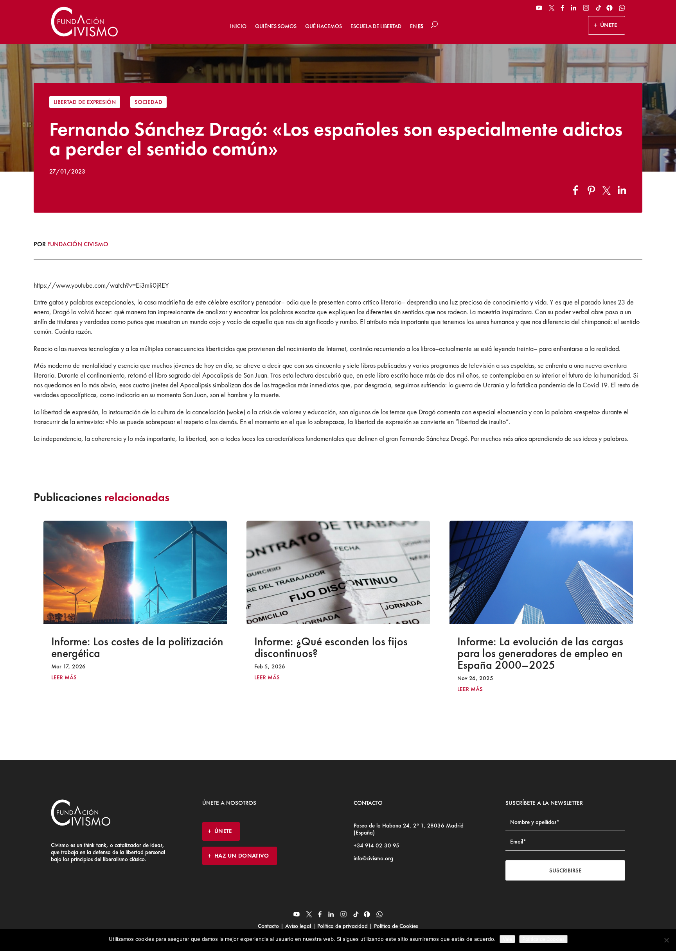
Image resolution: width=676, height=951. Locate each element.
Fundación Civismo (77, 244)
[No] (666, 940)
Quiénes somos (276, 26)
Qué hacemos (323, 26)
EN (413, 26)
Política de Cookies (395, 926)
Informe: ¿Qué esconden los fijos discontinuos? (331, 647)
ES (420, 26)
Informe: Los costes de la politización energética (137, 647)
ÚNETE (608, 25)
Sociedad (148, 102)
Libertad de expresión (85, 102)
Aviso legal (298, 926)
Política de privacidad (342, 926)
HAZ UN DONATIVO (241, 856)
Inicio (238, 26)
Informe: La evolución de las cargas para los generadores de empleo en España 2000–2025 (540, 653)
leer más (64, 677)
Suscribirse (565, 870)
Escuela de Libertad (376, 26)
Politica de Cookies (543, 939)
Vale (507, 939)
